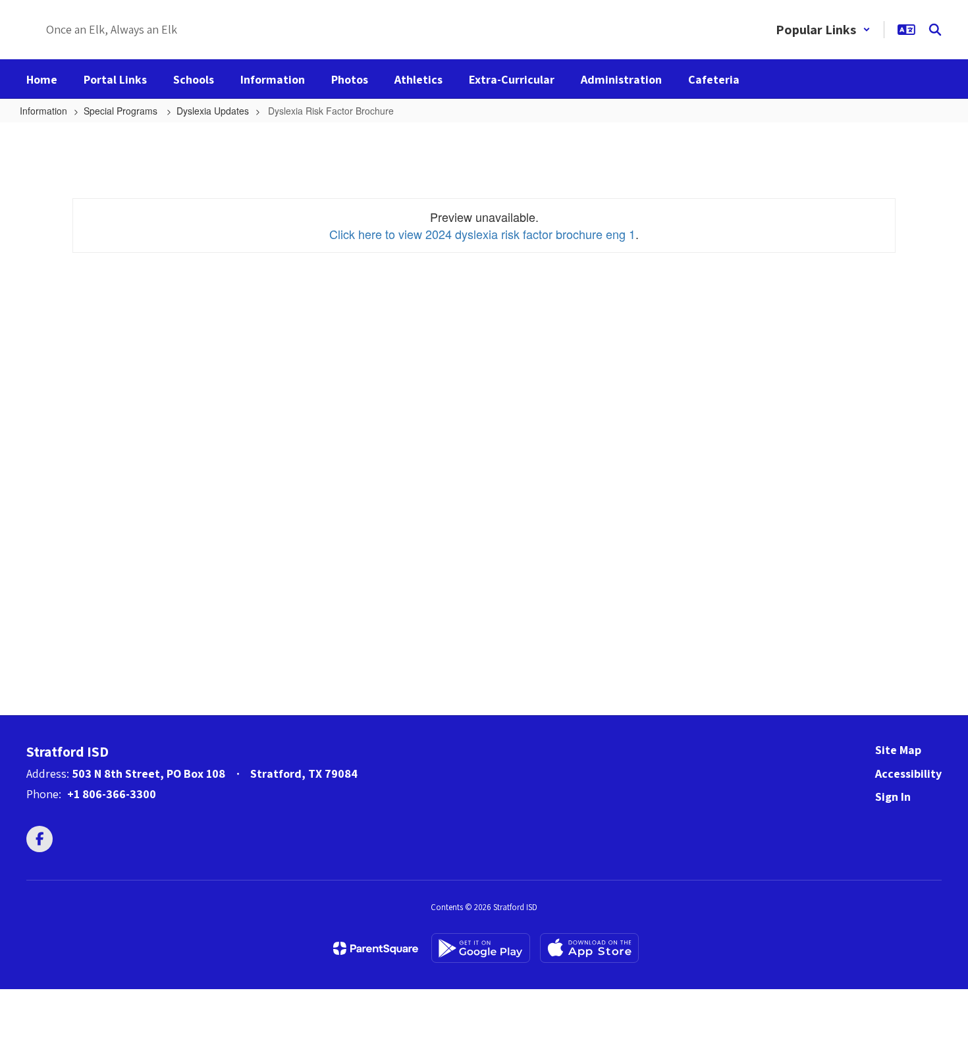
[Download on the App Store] (589, 948)
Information (43, 110)
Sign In (893, 796)
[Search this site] (935, 29)
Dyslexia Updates (212, 110)
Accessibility (908, 773)
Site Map (898, 749)
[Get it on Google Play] (480, 948)
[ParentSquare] (375, 948)
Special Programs (122, 110)
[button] (823, 29)
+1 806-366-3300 (111, 793)
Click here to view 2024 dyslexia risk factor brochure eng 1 (482, 233)
